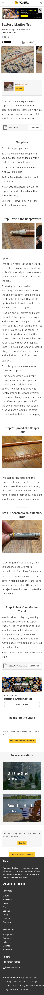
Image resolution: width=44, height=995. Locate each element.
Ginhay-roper (10, 29)
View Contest (22, 704)
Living (5, 914)
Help (5, 942)
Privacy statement (13, 981)
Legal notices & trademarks (17, 989)
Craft (5, 907)
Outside (6, 918)
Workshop (23, 29)
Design (6, 903)
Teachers (7, 922)
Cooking (6, 911)
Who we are (8, 949)
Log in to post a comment (22, 854)
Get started (8, 938)
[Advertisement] (22, 13)
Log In (22, 843)
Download (34, 127)
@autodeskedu (13, 967)
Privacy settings (30, 981)
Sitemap (6, 945)
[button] (3, 3)
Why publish (8, 934)
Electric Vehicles (9, 32)
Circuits (6, 895)
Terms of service (32, 977)
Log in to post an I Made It (22, 740)
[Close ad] (40, 10)
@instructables (13, 962)
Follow (19, 88)
